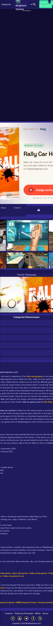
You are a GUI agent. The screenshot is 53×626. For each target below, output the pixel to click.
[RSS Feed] (40, 618)
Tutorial (17, 208)
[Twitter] (26, 618)
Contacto (9, 613)
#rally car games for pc (13, 576)
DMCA (37, 613)
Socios (45, 613)
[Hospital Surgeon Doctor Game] (27, 235)
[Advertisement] (26, 38)
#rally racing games (38, 573)
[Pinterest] (12, 618)
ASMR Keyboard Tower (26, 602)
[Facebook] (33, 618)
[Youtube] (19, 618)
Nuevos (44, 3)
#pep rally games (20, 573)
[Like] (39, 210)
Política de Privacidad (24, 613)
